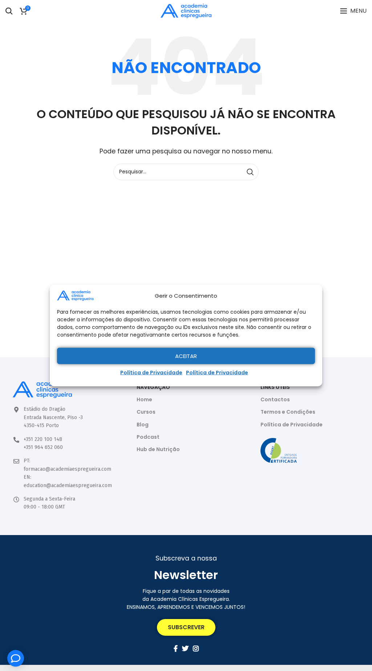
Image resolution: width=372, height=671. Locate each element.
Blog (143, 424)
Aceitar (186, 355)
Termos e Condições (287, 411)
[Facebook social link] (175, 648)
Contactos (275, 399)
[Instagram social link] (196, 648)
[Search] (9, 11)
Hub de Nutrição (158, 449)
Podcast (148, 437)
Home (144, 399)
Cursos (146, 411)
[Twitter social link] (185, 648)
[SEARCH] (250, 172)
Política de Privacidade (151, 372)
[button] (186, 627)
